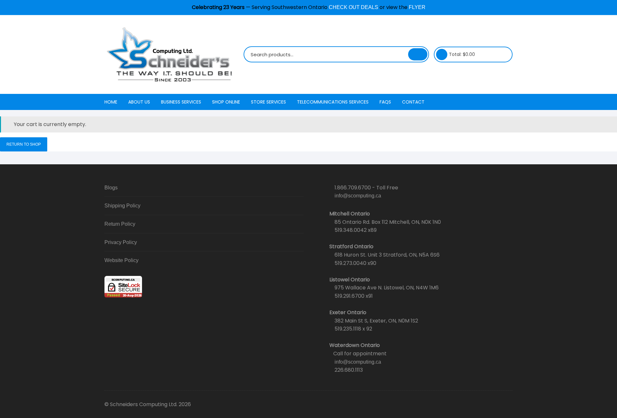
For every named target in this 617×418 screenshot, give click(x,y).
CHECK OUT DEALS (353, 7)
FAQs (385, 102)
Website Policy (121, 260)
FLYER (417, 7)
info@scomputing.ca (358, 195)
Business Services (181, 102)
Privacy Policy (120, 242)
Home (110, 102)
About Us (139, 102)
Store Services (268, 102)
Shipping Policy (122, 205)
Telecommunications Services (333, 102)
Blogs (111, 187)
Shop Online (226, 102)
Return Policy (119, 224)
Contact (413, 102)
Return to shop (23, 144)
